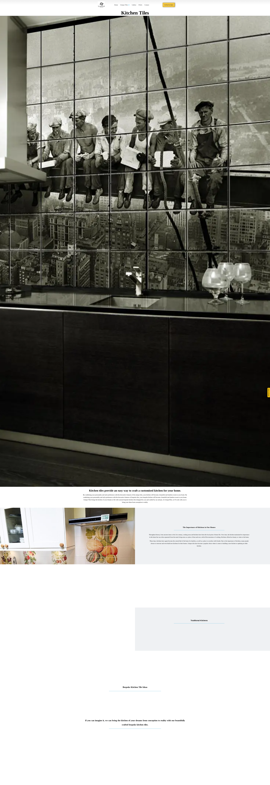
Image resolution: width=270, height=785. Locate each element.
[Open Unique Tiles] (129, 5)
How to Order (268, 392)
